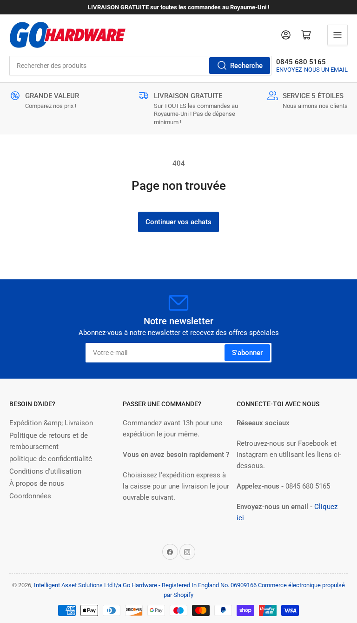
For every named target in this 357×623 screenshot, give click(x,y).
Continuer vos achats (178, 222)
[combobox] (140, 65)
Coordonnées (30, 496)
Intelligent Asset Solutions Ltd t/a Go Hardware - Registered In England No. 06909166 (145, 585)
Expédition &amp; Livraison (51, 423)
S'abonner (247, 352)
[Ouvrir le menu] (337, 35)
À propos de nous (36, 483)
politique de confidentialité (50, 459)
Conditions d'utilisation (45, 471)
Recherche (246, 65)
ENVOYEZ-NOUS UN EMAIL (312, 69)
